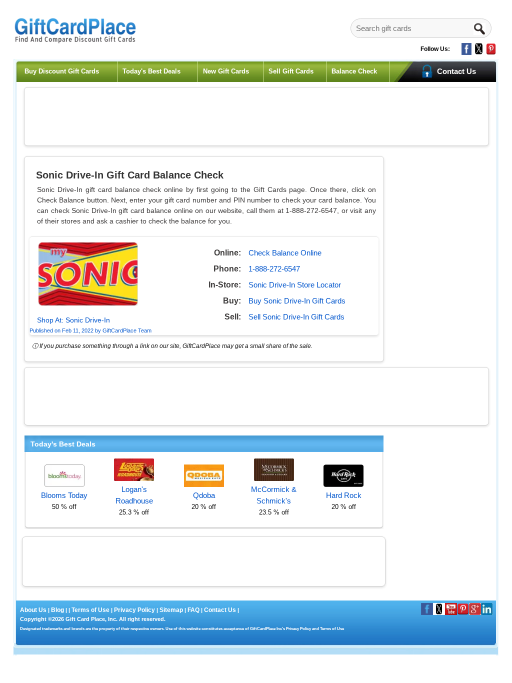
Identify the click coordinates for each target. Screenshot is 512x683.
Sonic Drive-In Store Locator (294, 284)
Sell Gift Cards (291, 71)
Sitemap (171, 610)
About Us (34, 610)
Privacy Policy (133, 610)
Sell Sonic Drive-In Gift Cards (296, 316)
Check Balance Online (285, 252)
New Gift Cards (226, 71)
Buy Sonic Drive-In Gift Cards (297, 300)
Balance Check (354, 71)
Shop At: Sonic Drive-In (73, 320)
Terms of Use (90, 610)
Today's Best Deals (151, 71)
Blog (58, 610)
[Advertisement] (256, 115)
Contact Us (220, 610)
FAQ (193, 610)
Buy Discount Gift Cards (61, 71)
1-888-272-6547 (274, 268)
